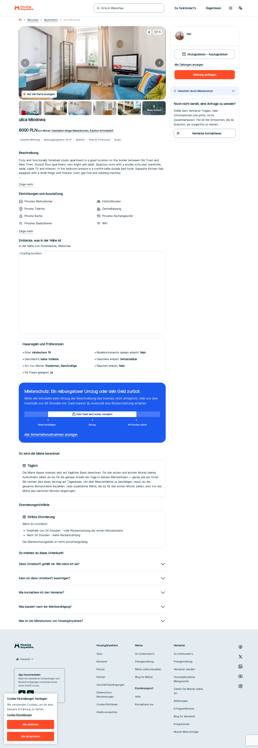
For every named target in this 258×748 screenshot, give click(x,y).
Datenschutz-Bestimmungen (105, 694)
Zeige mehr (26, 184)
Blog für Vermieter (184, 716)
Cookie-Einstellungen (19, 714)
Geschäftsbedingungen (110, 684)
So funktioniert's (144, 653)
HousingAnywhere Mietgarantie (184, 679)
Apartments (51, 19)
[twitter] (240, 656)
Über (99, 653)
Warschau (32, 19)
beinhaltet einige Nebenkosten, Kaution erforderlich (82, 130)
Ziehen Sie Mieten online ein (188, 691)
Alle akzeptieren (30, 736)
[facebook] (240, 646)
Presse (101, 669)
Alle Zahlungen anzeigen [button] (188, 64)
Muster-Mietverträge (186, 731)
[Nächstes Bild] (159, 63)
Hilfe (138, 696)
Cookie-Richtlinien (107, 704)
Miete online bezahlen (148, 669)
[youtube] (240, 676)
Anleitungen (181, 700)
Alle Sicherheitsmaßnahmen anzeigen (51, 434)
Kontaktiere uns (144, 704)
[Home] (24, 8)
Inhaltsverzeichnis (107, 712)
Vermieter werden (184, 669)
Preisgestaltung (144, 661)
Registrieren (213, 8)
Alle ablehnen (30, 724)
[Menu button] (230, 8)
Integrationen (182, 724)
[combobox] (25, 659)
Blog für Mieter (144, 676)
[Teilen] (149, 32)
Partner (101, 676)
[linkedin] (240, 666)
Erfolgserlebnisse (184, 708)
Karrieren (102, 661)
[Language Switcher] (240, 8)
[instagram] (240, 686)
